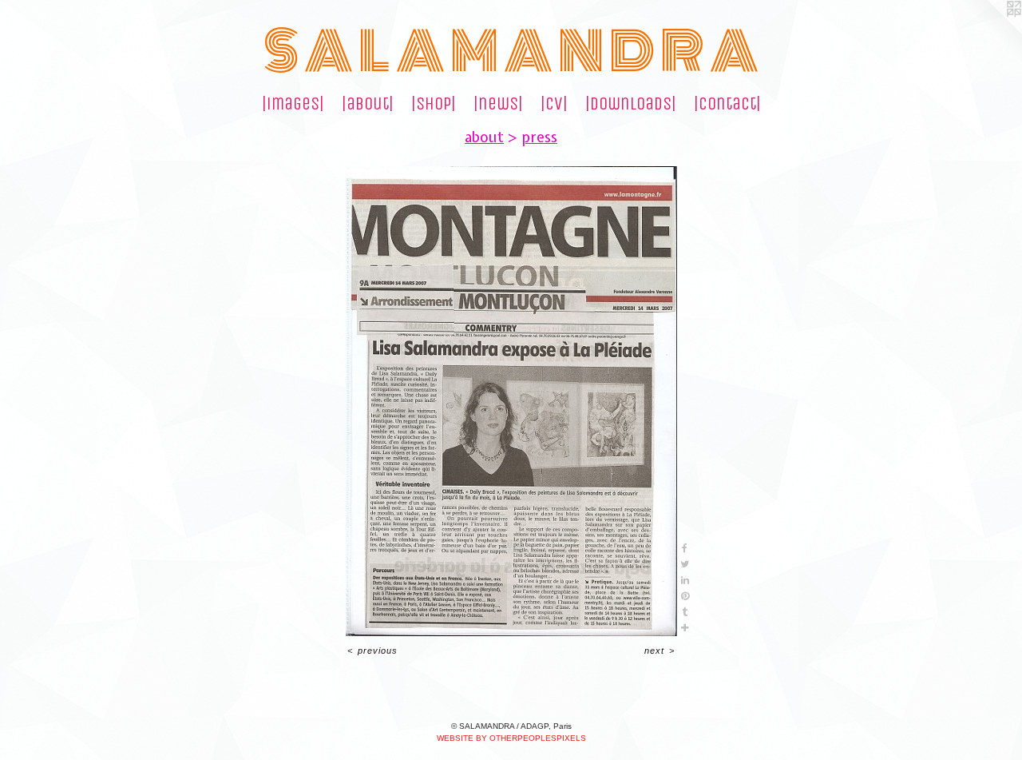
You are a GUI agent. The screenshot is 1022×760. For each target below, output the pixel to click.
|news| (498, 104)
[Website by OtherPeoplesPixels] (990, 32)
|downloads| (630, 104)
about (484, 137)
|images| (293, 104)
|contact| (727, 104)
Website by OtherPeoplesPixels (511, 738)
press (539, 137)
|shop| (433, 104)
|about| (368, 104)
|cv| (554, 104)
